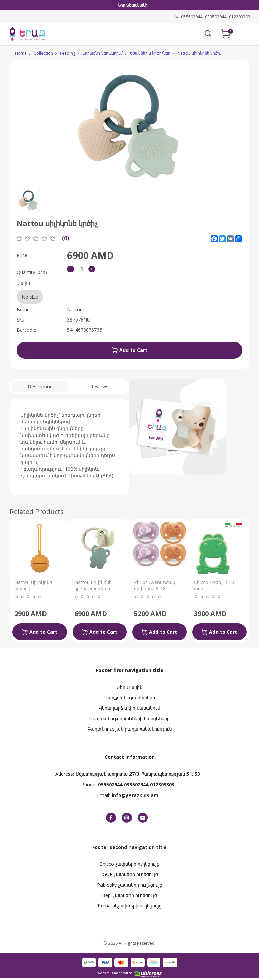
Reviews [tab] (99, 386)
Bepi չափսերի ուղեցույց (129, 895)
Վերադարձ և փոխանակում (129, 708)
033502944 (136, 784)
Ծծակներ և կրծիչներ (150, 53)
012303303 (162, 784)
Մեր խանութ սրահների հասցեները (129, 718)
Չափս (27, 290)
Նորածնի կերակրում (102, 53)
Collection (43, 53)
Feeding (67, 53)
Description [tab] (40, 386)
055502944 (110, 784)
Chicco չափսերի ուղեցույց (129, 864)
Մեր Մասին (129, 687)
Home (21, 53)
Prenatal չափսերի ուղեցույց (130, 905)
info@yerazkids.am (135, 795)
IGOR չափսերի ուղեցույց (129, 874)
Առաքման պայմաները (129, 697)
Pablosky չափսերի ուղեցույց (129, 885)
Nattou (75, 309)
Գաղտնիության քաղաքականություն (130, 729)
